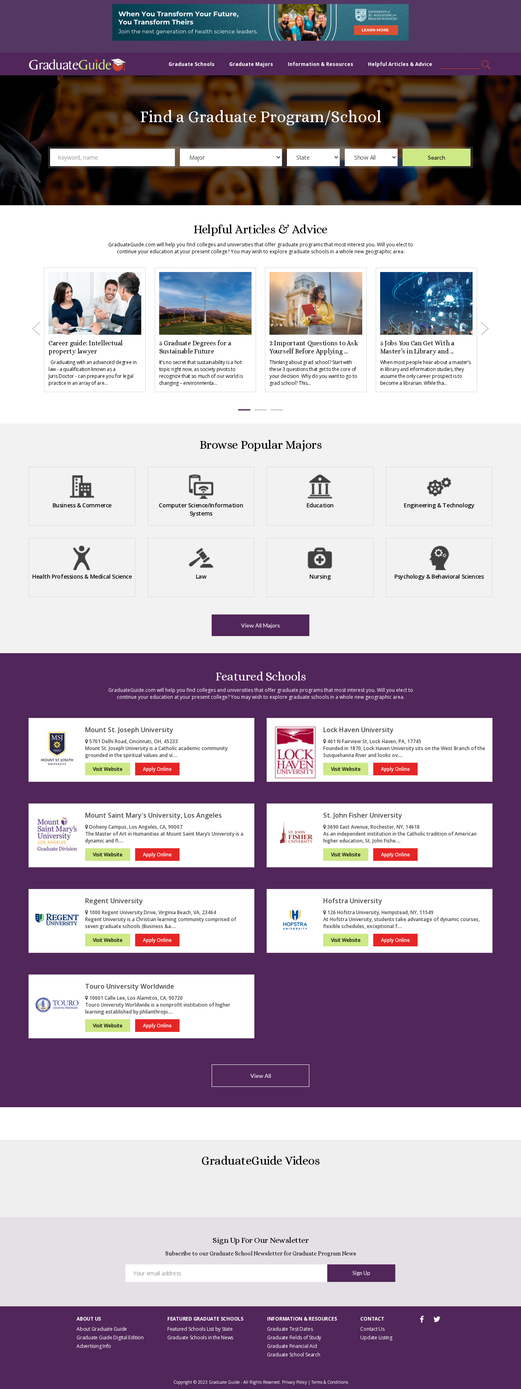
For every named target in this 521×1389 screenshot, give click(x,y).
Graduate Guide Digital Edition (110, 1337)
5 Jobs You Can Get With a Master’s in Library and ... (306, 347)
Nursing (320, 576)
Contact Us (372, 1328)
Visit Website (108, 769)
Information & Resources (320, 64)
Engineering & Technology (439, 505)
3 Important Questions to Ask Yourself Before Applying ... (203, 347)
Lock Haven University (358, 729)
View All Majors (260, 625)
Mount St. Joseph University (129, 729)
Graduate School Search (293, 1354)
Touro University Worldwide (129, 986)
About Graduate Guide (102, 1328)
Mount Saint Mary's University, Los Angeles (153, 815)
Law (201, 576)
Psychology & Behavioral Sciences (439, 576)
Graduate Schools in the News (200, 1337)
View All (260, 1075)
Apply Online (157, 769)
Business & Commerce (82, 505)
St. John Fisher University (362, 815)
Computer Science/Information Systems (201, 509)
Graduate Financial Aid (292, 1346)
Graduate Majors (251, 64)
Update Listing (376, 1337)
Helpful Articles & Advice (400, 64)
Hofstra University (352, 900)
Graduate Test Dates (290, 1328)
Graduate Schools (192, 64)
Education (320, 505)
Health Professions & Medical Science (82, 576)
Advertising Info (94, 1346)
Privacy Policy (294, 1382)
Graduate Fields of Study (294, 1337)
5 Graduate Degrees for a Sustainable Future (84, 347)
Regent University (114, 900)
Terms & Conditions (329, 1382)
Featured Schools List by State (200, 1328)
